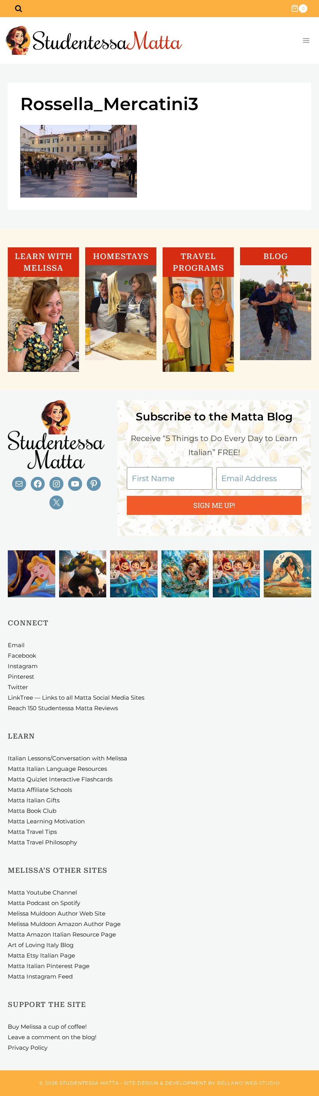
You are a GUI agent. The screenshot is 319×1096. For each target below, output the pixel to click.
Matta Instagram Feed (40, 976)
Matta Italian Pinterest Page (48, 966)
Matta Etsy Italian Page (41, 955)
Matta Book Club (32, 810)
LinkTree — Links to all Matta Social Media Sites (76, 697)
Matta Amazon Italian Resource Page (62, 934)
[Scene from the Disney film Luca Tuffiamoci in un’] (134, 574)
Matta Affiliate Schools (40, 789)
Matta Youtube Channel (42, 892)
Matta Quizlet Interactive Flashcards (60, 779)
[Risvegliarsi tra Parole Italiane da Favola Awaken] (31, 574)
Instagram (23, 666)
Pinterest (21, 676)
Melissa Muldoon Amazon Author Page (64, 924)
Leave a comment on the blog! (52, 1037)
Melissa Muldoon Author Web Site (56, 913)
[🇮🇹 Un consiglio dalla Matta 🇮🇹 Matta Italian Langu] (185, 574)
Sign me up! (214, 505)
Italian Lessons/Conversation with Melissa (67, 758)
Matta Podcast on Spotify (44, 903)
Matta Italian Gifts (34, 800)
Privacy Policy (27, 1047)
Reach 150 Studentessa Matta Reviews (63, 708)
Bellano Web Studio (248, 1083)
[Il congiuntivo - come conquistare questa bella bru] (83, 574)
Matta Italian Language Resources (57, 768)
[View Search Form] (18, 8)
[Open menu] (306, 41)
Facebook (22, 655)
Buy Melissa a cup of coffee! (47, 1026)
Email (16, 645)
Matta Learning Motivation (46, 821)
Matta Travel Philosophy (42, 842)
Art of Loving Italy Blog (41, 945)
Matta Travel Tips (32, 831)
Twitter (18, 687)
